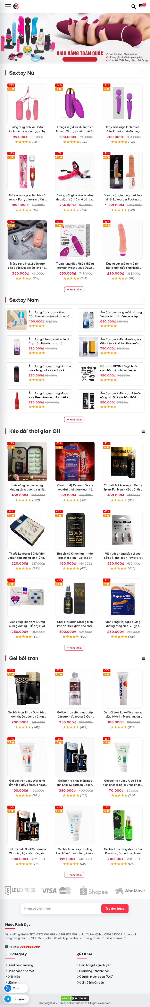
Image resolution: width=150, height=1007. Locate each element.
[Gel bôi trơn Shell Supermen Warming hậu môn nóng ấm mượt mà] (27, 825)
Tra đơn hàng (115, 908)
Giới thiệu (14, 976)
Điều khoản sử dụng (20, 965)
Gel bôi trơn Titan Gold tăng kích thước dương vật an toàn (27, 716)
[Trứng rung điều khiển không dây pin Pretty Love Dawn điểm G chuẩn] (75, 240)
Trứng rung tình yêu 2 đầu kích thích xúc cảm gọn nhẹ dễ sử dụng (27, 131)
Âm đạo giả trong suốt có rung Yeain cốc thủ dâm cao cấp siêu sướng (121, 316)
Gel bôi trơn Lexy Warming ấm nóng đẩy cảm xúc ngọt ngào (27, 785)
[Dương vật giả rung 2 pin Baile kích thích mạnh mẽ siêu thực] (122, 240)
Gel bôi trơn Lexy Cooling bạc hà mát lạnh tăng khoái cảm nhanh (75, 853)
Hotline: (24, 947)
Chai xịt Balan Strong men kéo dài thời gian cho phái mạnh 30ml (75, 626)
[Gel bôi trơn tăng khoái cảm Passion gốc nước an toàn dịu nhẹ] (122, 825)
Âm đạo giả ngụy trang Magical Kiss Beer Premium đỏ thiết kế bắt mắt (50, 397)
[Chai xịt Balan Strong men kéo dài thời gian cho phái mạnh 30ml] (75, 598)
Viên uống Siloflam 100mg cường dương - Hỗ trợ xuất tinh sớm (27, 626)
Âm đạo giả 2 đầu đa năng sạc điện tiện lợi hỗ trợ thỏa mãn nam (121, 343)
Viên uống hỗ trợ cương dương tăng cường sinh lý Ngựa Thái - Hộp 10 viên (27, 489)
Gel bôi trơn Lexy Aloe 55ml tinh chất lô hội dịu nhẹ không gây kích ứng (123, 785)
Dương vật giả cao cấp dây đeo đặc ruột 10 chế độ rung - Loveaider (75, 199)
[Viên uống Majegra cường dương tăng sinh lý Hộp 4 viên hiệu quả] (122, 598)
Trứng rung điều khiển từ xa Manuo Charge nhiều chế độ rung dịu (75, 131)
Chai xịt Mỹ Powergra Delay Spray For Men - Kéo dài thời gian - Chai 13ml (122, 489)
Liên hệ (12, 982)
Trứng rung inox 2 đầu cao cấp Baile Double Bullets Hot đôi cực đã (27, 268)
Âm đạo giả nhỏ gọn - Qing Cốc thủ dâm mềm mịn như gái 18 (49, 316)
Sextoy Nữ (21, 73)
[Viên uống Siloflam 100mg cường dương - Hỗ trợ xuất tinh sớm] (27, 598)
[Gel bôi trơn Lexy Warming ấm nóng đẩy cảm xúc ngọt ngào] (27, 757)
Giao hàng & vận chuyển (95, 965)
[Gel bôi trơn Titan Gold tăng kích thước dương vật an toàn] (27, 688)
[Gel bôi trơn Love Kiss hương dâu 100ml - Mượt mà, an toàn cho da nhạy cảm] (122, 688)
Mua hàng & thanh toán (94, 971)
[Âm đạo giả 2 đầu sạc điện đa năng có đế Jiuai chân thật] (88, 401)
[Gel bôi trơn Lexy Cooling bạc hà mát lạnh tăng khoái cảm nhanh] (75, 825)
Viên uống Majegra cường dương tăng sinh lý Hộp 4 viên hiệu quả (122, 626)
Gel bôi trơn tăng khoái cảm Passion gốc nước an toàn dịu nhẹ (123, 853)
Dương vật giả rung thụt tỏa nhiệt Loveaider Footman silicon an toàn (123, 199)
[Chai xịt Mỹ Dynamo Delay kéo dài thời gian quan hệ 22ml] (75, 461)
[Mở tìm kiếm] (133, 6)
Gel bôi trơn (23, 658)
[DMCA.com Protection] (75, 998)
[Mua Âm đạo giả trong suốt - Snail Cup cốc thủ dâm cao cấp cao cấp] (17, 347)
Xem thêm (75, 289)
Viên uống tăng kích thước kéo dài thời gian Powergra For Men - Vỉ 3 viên (123, 558)
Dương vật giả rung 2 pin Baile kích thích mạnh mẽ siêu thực (122, 268)
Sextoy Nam (24, 300)
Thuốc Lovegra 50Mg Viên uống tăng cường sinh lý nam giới (27, 558)
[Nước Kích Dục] (17, 6)
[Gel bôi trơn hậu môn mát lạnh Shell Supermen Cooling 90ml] (75, 757)
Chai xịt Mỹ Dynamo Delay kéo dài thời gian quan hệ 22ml (75, 489)
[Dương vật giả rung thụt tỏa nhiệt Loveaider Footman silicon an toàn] (122, 171)
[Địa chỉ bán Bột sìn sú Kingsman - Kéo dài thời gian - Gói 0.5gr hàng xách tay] (75, 530)
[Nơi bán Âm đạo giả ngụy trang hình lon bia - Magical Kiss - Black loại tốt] (17, 374)
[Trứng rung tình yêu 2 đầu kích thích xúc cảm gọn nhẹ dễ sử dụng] (27, 103)
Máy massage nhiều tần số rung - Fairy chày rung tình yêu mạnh (27, 199)
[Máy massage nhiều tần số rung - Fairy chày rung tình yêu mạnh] (27, 171)
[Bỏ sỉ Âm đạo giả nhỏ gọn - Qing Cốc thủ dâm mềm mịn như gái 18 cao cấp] (17, 320)
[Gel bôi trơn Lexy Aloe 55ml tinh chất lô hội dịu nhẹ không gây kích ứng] (122, 757)
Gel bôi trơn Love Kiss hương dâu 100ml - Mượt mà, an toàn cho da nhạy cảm (123, 716)
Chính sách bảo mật (21, 971)
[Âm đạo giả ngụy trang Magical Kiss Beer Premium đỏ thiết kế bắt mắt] (17, 401)
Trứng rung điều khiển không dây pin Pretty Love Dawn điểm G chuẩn (75, 268)
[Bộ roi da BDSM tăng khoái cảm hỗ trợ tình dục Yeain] (88, 374)
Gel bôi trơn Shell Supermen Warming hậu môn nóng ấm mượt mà (27, 853)
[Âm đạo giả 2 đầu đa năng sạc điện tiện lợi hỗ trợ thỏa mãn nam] (88, 347)
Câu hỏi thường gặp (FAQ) (96, 976)
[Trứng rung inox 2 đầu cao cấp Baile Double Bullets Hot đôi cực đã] (27, 240)
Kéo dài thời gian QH (34, 431)
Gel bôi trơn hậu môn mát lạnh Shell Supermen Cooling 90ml (75, 785)
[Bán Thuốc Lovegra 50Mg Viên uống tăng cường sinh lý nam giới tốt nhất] (27, 530)
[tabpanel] (75, 38)
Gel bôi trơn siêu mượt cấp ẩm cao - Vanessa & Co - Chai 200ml (75, 716)
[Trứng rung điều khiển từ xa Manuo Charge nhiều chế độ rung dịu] (75, 103)
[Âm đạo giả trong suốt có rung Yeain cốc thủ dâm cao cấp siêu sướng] (88, 320)
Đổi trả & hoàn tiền (91, 982)
